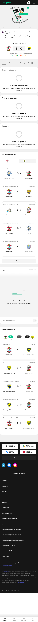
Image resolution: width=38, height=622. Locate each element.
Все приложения (19, 458)
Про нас (4, 480)
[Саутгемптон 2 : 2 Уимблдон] (16, 55)
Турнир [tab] (22, 63)
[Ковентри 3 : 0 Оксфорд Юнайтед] (20, 55)
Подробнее (20, 582)
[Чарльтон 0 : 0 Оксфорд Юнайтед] (21, 55)
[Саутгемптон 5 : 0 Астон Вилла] (12, 55)
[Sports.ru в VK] (9, 465)
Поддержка (5, 508)
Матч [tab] (4, 63)
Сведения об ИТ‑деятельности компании (14, 551)
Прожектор (5, 524)
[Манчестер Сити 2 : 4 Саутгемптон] (17, 55)
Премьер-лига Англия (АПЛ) (26, 27)
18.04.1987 (15, 43)
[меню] (34, 3)
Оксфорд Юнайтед (26, 54)
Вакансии (5, 497)
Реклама (4, 502)
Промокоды (5, 556)
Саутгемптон (14, 54)
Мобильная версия (19, 473)
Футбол (8, 27)
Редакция (5, 486)
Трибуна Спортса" (7, 513)
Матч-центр (14, 27)
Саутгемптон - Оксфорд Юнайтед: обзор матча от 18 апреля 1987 (35, 27)
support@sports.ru (7, 565)
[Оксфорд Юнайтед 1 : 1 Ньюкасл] (25, 55)
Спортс (3, 27)
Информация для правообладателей (13, 540)
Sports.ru (6, 571)
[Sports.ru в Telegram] (4, 465)
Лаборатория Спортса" (9, 545)
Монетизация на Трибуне (9, 518)
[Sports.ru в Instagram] (15, 465)
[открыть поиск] (23, 2)
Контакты (5, 491)
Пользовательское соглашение (11, 529)
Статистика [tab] (13, 63)
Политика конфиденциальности (11, 535)
